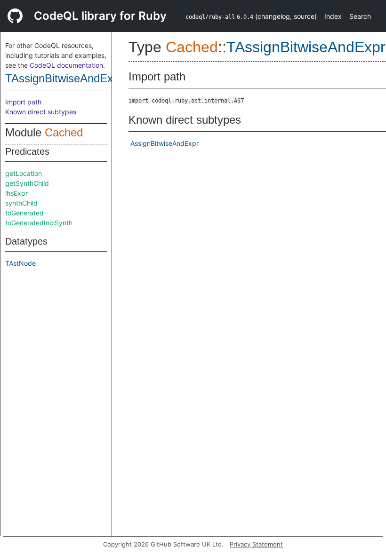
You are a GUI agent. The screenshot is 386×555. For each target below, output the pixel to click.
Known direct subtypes (40, 112)
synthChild (21, 203)
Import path (23, 102)
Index (333, 16)
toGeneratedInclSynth (38, 223)
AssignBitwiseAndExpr (164, 143)
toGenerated (24, 213)
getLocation (23, 173)
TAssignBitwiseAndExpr (64, 78)
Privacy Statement (256, 544)
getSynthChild (27, 183)
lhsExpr (16, 193)
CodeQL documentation (66, 65)
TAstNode (20, 263)
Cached (64, 132)
